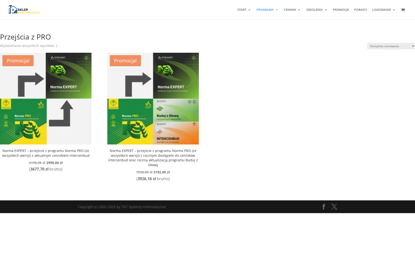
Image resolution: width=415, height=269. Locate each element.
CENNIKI (290, 10)
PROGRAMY (265, 10)
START (241, 10)
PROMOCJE (341, 10)
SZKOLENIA (314, 10)
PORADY (360, 10)
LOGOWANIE (381, 10)
